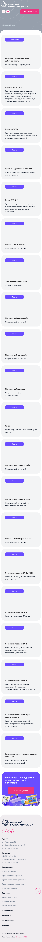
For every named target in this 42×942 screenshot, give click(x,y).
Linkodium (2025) (21, 937)
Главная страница (8, 25)
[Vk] (3, 11)
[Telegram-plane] (8, 11)
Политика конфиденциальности (13, 933)
